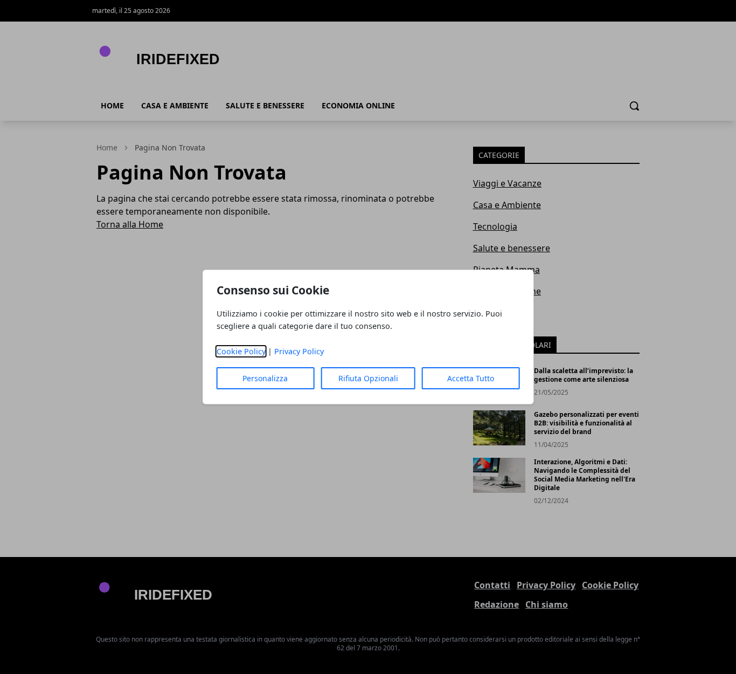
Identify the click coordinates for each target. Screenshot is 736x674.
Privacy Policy (299, 351)
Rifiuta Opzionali (368, 378)
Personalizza (265, 378)
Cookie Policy (241, 351)
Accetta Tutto (470, 378)
